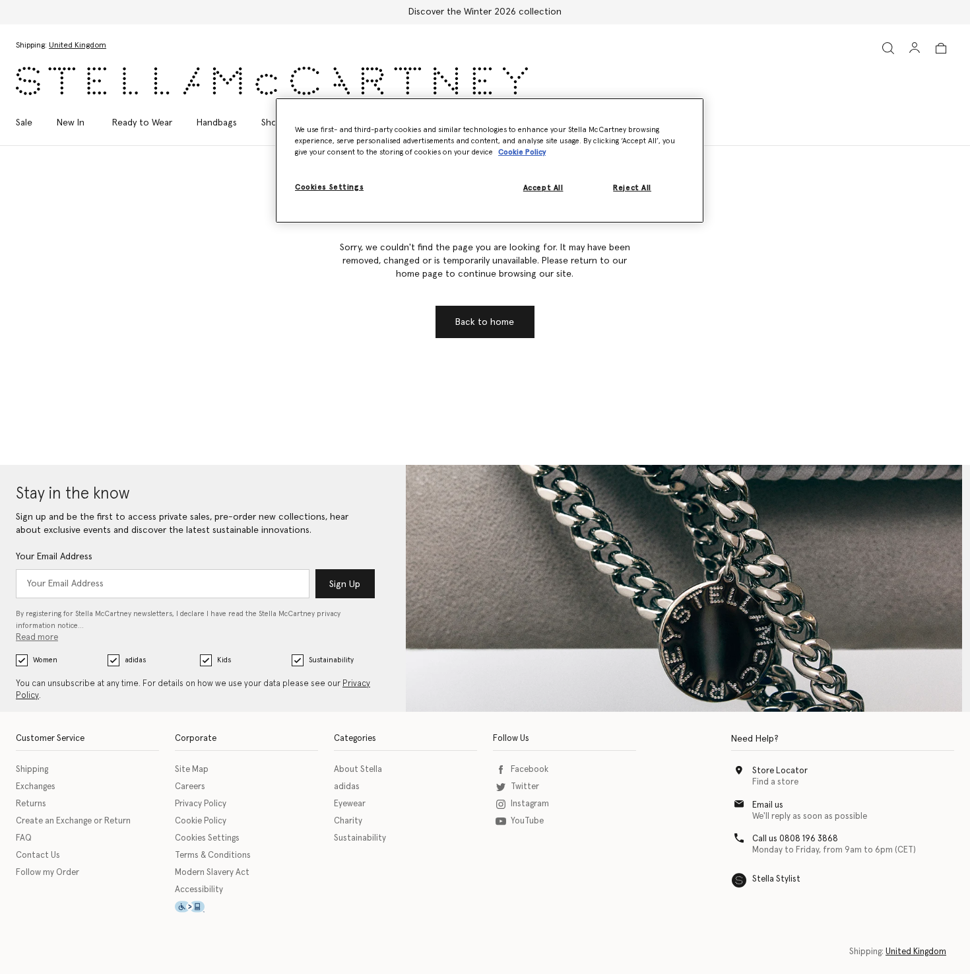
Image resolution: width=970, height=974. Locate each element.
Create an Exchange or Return (73, 821)
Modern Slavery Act (212, 872)
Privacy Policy (200, 804)
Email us (767, 805)
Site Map (192, 769)
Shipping (32, 769)
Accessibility (199, 890)
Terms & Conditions (213, 855)
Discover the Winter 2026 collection (485, 12)
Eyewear (350, 804)
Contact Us (38, 855)
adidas (135, 660)
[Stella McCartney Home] (272, 81)
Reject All (632, 187)
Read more (37, 637)
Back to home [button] (484, 322)
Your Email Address (54, 556)
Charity (348, 821)
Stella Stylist (776, 879)
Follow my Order (47, 872)
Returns (31, 804)
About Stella (358, 769)
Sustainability (331, 660)
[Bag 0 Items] (941, 48)
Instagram (530, 804)
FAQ (24, 838)
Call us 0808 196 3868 (795, 839)
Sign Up (344, 584)
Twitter (525, 787)
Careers (190, 787)
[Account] (914, 47)
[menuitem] (70, 122)
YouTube (527, 821)
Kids (224, 660)
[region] (489, 160)
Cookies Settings (207, 838)
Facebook (529, 769)
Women (45, 660)
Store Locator (780, 771)
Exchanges (35, 787)
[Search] (888, 48)
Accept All (543, 187)
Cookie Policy (200, 821)
